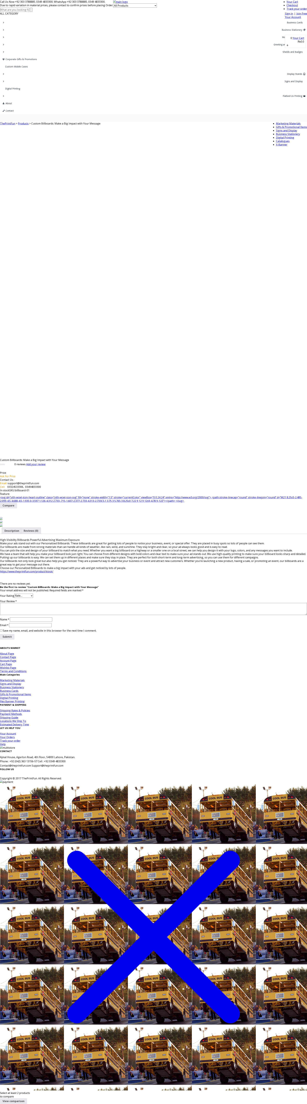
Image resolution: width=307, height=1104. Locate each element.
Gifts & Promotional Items (15, 694)
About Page (7, 653)
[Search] (31, 10)
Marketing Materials (292, 37)
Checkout (292, 5)
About (9, 103)
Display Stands (294, 73)
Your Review (8, 601)
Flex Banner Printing (12, 701)
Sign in (289, 13)
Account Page (8, 660)
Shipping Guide (9, 717)
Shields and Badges (293, 51)
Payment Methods (11, 714)
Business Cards (295, 22)
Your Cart (292, 2)
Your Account (293, 17)
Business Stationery (292, 29)
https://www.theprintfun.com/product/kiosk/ (26, 571)
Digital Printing (12, 88)
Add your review (35, 464)
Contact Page (8, 657)
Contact (10, 110)
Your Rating (7, 595)
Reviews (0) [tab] (31, 531)
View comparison (13, 1101)
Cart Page (6, 664)
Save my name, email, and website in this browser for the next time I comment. (49, 630)
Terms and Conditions (13, 671)
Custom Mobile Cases (16, 66)
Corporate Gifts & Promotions (21, 59)
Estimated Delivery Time (14, 724)
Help (3, 744)
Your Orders (7, 737)
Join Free (301, 13)
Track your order (297, 9)
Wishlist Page (8, 667)
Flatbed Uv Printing (292, 95)
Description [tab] (11, 531)
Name (4, 619)
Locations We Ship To (13, 721)
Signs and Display (294, 81)
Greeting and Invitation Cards (289, 44)
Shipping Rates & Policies (15, 710)
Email (4, 625)
